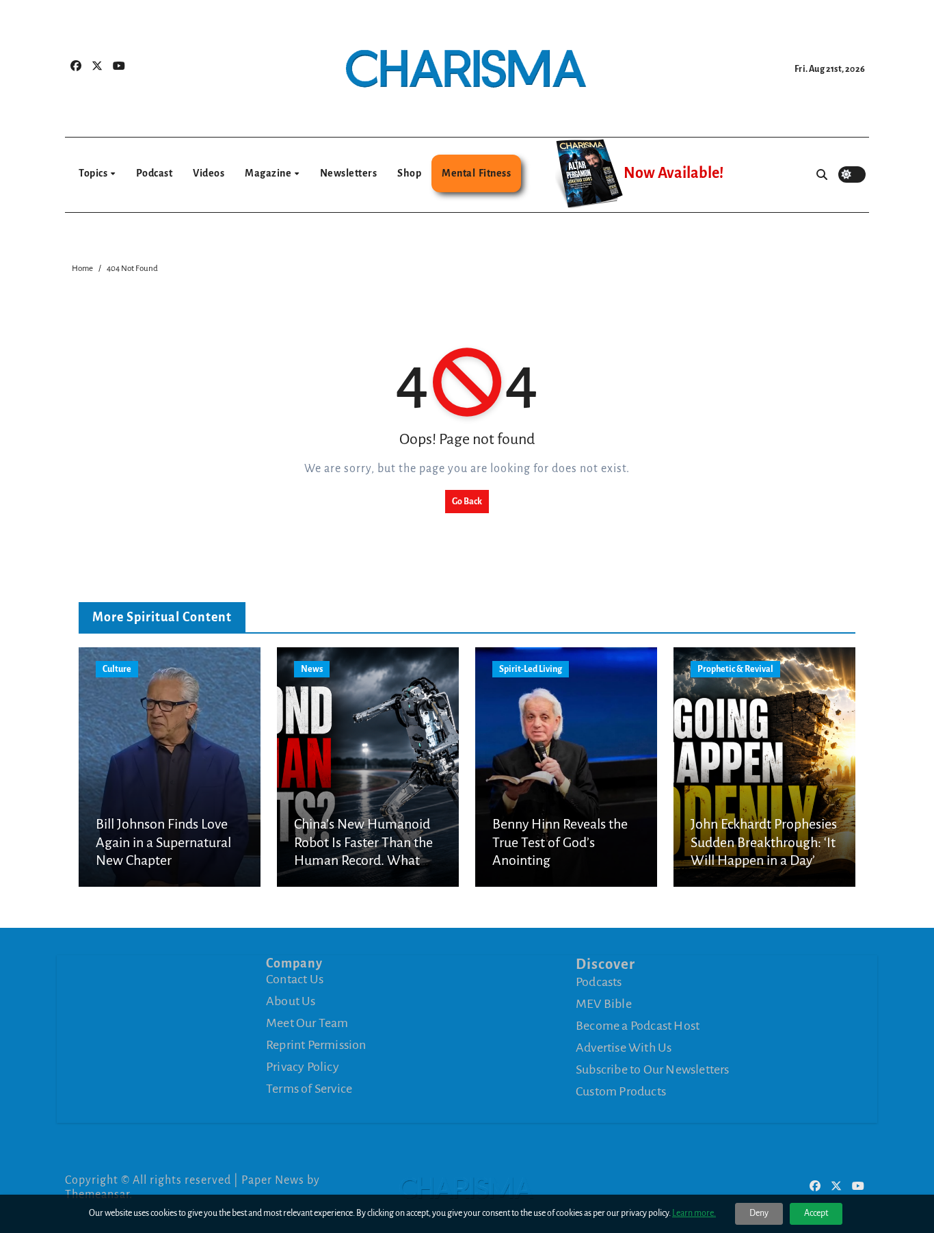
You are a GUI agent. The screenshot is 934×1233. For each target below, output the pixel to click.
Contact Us (294, 979)
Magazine (269, 173)
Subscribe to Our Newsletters (653, 1069)
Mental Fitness (476, 173)
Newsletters (348, 173)
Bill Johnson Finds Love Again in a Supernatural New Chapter (163, 842)
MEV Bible (604, 1003)
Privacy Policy (302, 1067)
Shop (409, 173)
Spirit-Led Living (530, 669)
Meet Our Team (307, 1023)
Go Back (467, 501)
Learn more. (694, 1213)
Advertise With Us (623, 1047)
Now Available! (673, 173)
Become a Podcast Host (637, 1025)
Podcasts (599, 981)
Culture (117, 669)
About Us (291, 1001)
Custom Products (621, 1091)
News (312, 669)
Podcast (154, 173)
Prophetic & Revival (735, 669)
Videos (208, 173)
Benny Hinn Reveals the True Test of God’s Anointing (560, 842)
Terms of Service (309, 1088)
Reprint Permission (316, 1045)
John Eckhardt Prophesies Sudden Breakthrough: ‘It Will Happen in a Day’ (764, 842)
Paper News (272, 1180)
